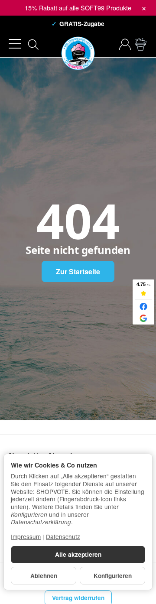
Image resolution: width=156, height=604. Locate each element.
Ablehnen (43, 576)
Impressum (26, 536)
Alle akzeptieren (78, 554)
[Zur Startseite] (78, 44)
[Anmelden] (125, 44)
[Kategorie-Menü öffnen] (15, 44)
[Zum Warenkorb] (141, 44)
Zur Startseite (78, 271)
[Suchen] (33, 44)
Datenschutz (63, 536)
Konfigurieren (113, 576)
